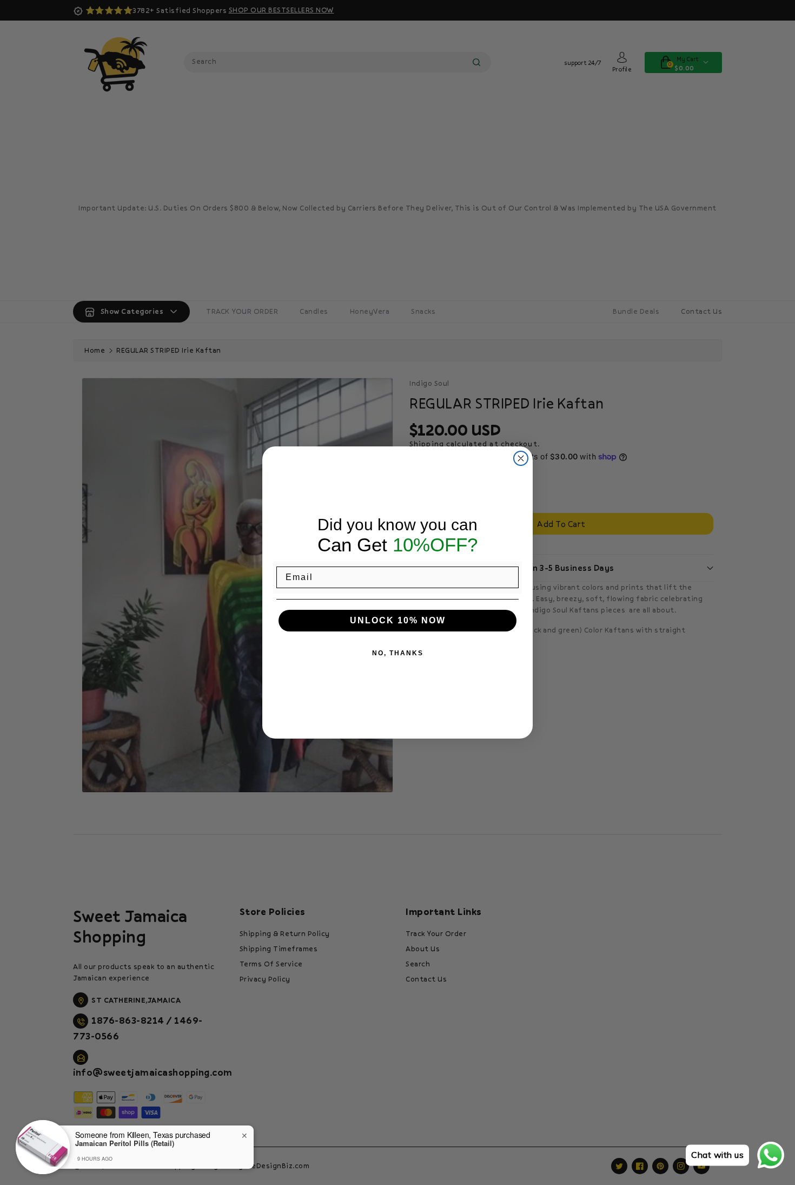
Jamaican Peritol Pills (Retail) (124, 1143)
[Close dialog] (520, 458)
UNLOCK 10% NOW (398, 620)
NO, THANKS (397, 653)
